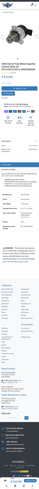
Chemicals (5, 318)
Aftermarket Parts (7, 289)
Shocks (4, 345)
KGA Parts (5, 328)
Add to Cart (31, 481)
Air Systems (5, 301)
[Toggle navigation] (35, 5)
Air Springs (5, 298)
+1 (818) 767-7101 (12, 382)
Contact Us (21, 465)
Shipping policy (25, 337)
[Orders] (24, 486)
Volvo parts (5, 359)
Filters (23, 301)
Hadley (23, 306)
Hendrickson (25, 312)
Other (3, 362)
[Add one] (9, 83)
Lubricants (5, 331)
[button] (2, 35)
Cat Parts (4, 315)
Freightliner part (26, 303)
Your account (25, 328)
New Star (4, 334)
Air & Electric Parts (7, 292)
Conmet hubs (25, 289)
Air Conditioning (7, 295)
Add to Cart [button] (20, 88)
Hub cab (23, 315)
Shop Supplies (6, 348)
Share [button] (5, 98)
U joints (4, 356)
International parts (27, 318)
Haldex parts (25, 309)
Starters (4, 351)
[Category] (15, 486)
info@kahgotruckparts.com (12, 380)
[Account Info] (32, 486)
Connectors (25, 292)
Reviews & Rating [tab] (9, 169)
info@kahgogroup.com (11, 406)
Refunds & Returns (27, 331)
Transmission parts (8, 353)
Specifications (6, 141)
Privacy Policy (30, 465)
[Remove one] (3, 83)
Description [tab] (7, 165)
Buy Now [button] (9, 93)
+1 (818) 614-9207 (12, 409)
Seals (3, 342)
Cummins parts (26, 295)
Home (6, 465)
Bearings (4, 309)
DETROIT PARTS (8, 12)
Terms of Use (19, 467)
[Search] (7, 486)
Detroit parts (25, 298)
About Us (13, 465)
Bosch (3, 312)
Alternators (5, 303)
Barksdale (5, 306)
